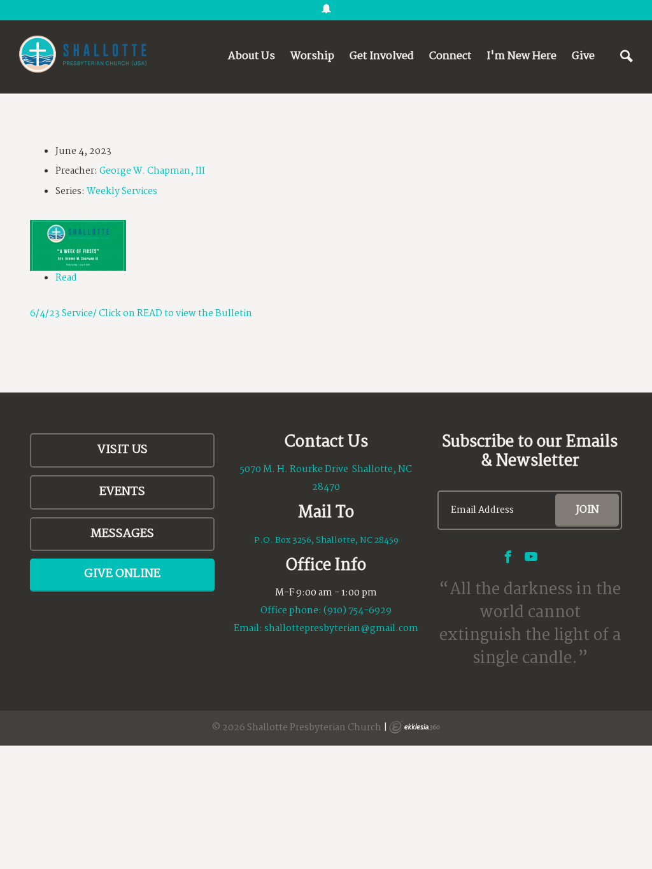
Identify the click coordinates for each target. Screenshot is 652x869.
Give (583, 56)
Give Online (122, 573)
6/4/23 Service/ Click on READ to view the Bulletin (141, 313)
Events (122, 491)
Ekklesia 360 (414, 727)
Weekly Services (122, 191)
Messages (122, 533)
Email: (249, 628)
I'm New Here (521, 56)
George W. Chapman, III (152, 171)
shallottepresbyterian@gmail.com (341, 628)
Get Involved (382, 56)
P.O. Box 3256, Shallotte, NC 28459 (326, 540)
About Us (251, 56)
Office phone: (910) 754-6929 (326, 610)
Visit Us (122, 449)
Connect (450, 56)
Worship (312, 56)
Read (66, 278)
